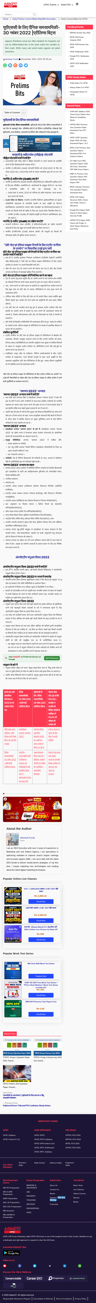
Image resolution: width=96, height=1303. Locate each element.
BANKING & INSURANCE (31, 1186)
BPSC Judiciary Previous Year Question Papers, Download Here (80, 190)
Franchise (54, 1204)
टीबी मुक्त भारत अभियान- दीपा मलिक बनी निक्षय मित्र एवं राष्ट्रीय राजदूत (10, 736)
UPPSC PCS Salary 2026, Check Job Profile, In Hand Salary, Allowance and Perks (80, 224)
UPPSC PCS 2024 (73, 1135)
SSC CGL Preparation (12, 1207)
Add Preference (51, 658)
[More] (77, 4)
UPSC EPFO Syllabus (43, 1139)
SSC (28, 1192)
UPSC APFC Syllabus (43, 1152)
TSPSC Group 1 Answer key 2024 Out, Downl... (48, 1059)
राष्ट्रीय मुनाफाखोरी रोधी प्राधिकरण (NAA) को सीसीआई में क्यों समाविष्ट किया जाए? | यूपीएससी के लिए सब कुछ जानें (25, 766)
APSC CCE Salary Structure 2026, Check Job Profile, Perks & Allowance (79, 201)
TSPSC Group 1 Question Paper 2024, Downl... (16, 1059)
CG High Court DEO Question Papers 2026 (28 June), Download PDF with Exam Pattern (79, 165)
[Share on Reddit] (15, 65)
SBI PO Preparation (11, 1188)
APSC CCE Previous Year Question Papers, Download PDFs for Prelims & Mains (80, 152)
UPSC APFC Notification (44, 1148)
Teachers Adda (22, 1164)
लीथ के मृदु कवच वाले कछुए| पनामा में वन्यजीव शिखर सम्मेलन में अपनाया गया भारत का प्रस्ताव (54, 763)
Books (75, 1202)
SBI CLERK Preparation (8, 1193)
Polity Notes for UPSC (79, 83)
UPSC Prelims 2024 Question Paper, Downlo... (15, 1085)
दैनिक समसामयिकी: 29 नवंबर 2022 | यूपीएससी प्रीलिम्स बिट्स (25, 699)
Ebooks (76, 1198)
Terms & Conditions (64, 1299)
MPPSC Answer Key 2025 (80, 33)
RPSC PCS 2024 (72, 1143)
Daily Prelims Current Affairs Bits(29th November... (34, 19)
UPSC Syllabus (9, 1135)
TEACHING (31, 1200)
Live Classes (78, 1190)
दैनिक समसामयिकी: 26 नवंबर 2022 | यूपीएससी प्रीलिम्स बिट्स (10, 759)
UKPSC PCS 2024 (73, 1148)
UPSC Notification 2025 (79, 52)
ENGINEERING (32, 1208)
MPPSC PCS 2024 (73, 1139)
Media (52, 1194)
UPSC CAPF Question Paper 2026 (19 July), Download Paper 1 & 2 (79, 140)
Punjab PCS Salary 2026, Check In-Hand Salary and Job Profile (80, 213)
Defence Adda (56, 1163)
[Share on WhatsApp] (5, 65)
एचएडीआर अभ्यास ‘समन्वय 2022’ (24, 733)
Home (5, 19)
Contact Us (54, 1190)
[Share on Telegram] (10, 65)
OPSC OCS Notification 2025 (79, 64)
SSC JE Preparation (11, 1202)
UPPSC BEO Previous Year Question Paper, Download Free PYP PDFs (78, 129)
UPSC (29, 1212)
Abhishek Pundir (11, 59)
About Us (54, 1185)
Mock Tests (78, 1185)
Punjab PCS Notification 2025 (79, 57)
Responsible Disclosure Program (17, 1299)
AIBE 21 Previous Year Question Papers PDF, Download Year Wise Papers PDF (79, 178)
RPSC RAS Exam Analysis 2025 (77, 38)
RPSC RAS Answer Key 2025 (79, 45)
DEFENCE (30, 1204)
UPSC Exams (50, 4)
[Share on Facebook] (20, 65)
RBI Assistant (8, 1211)
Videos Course (79, 1194)
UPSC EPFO (39, 1135)
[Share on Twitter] (26, 65)
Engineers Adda (70, 1164)
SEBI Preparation (10, 1198)
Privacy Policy (80, 1299)
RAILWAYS (30, 1196)
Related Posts (10, 1034)
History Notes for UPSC (79, 87)
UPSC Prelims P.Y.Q (11, 1139)
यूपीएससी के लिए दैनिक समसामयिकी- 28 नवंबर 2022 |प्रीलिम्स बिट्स (40, 699)
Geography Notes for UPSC (78, 93)
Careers (57, 1198)
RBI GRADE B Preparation (9, 1216)
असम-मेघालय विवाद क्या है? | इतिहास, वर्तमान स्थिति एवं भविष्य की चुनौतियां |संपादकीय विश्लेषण (39, 763)
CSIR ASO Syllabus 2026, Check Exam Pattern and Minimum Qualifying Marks (80, 115)
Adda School (39, 1163)
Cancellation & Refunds (43, 1299)
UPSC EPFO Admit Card (44, 1143)
